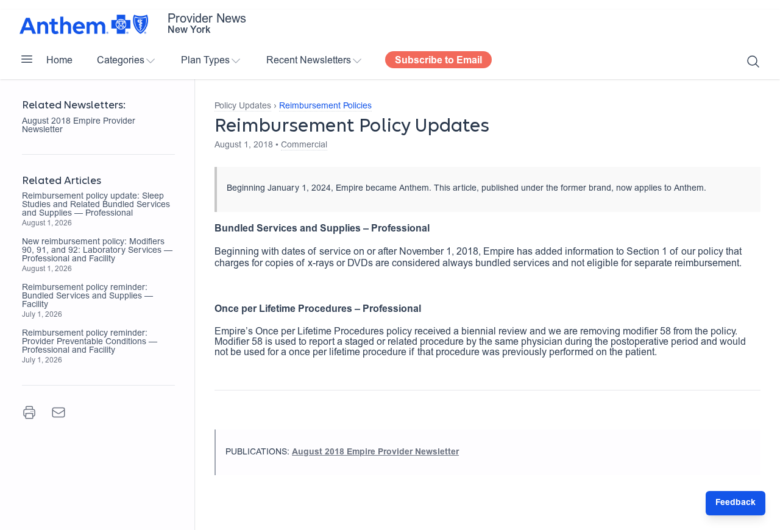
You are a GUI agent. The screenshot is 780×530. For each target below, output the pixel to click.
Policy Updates (242, 106)
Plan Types (205, 61)
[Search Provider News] (753, 61)
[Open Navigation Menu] (27, 59)
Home (59, 61)
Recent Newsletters (308, 61)
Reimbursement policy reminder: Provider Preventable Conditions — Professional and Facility (89, 342)
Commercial (304, 145)
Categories (120, 61)
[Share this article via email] (58, 412)
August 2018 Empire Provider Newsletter (78, 126)
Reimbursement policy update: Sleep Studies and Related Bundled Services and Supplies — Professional (96, 205)
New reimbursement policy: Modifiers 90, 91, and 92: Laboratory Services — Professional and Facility (97, 251)
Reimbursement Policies (325, 106)
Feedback (735, 503)
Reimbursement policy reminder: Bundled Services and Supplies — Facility (87, 296)
